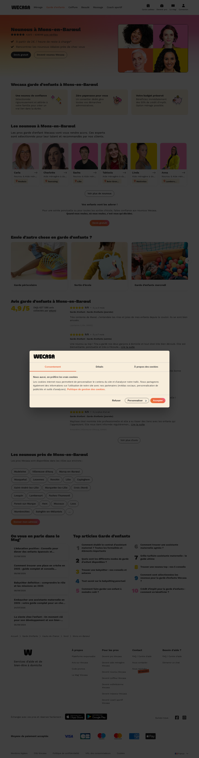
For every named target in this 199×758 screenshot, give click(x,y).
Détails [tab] (99, 367)
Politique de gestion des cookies (86, 389)
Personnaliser (135, 400)
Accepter (158, 400)
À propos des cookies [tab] (146, 367)
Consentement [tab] (53, 367)
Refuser (116, 400)
